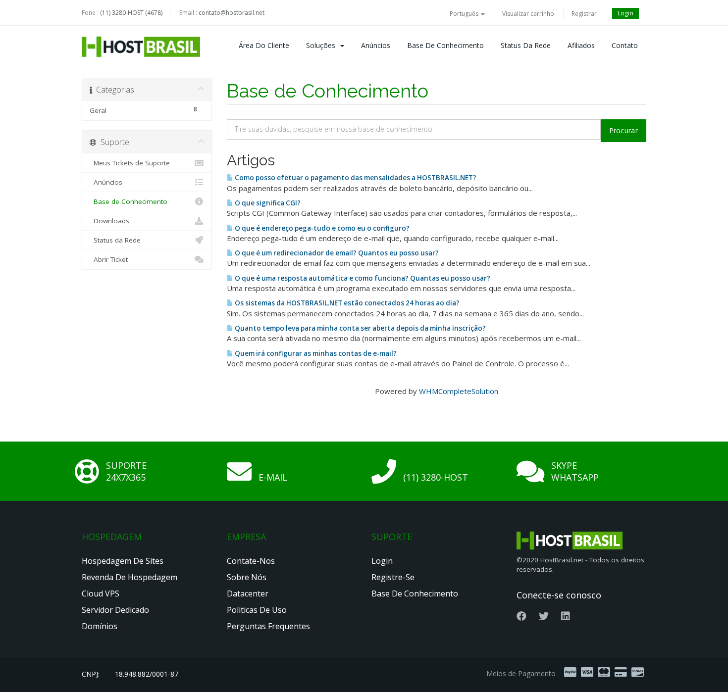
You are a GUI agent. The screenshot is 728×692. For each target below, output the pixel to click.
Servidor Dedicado (115, 609)
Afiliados (581, 45)
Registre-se (393, 577)
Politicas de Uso (257, 609)
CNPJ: (91, 674)
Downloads (109, 220)
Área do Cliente (264, 45)
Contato (625, 45)
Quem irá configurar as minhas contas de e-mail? (315, 353)
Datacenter (247, 593)
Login (626, 13)
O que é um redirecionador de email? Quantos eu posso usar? (336, 252)
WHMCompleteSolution (458, 391)
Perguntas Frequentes (268, 626)
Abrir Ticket (109, 259)
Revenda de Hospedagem (129, 577)
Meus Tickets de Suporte (130, 162)
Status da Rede (526, 45)
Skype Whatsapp (575, 471)
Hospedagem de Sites (122, 560)
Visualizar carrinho (528, 13)
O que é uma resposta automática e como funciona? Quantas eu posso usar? (361, 278)
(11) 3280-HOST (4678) (131, 12)
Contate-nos (251, 560)
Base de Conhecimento (445, 45)
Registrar (584, 13)
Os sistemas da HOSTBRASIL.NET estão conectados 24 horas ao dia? (346, 302)
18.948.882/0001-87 (146, 674)
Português (465, 13)
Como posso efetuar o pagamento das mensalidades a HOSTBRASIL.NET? (354, 177)
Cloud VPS (100, 593)
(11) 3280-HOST (435, 477)
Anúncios (375, 45)
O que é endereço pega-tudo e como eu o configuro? (321, 228)
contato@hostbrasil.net (231, 12)
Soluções (322, 45)
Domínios (99, 626)
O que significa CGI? (267, 202)
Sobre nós (246, 577)
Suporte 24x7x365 (126, 471)
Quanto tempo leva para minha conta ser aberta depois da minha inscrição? (359, 328)
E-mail (273, 477)
